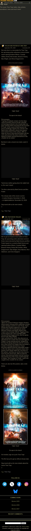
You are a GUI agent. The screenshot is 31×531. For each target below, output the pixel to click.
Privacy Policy (25, 526)
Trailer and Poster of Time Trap (15, 45)
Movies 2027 (15, 509)
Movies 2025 (8, 2)
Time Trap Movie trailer (12, 217)
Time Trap (7, 211)
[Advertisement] (15, 28)
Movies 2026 (18, 2)
